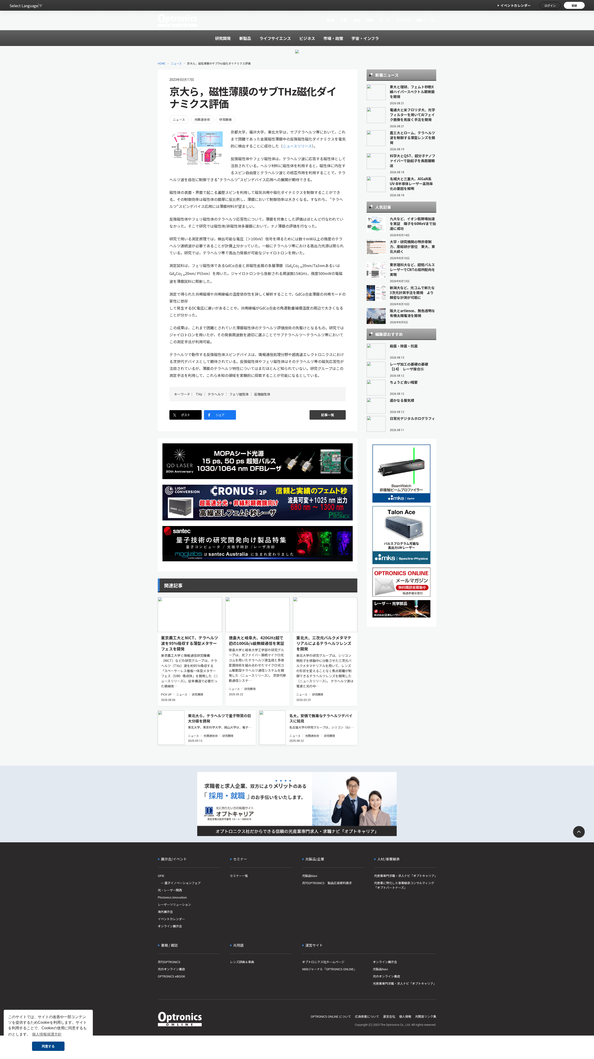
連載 (419, 20)
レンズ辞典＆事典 (242, 962)
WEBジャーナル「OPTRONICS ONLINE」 (329, 969)
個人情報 (405, 1016)
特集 (369, 20)
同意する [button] (48, 1046)
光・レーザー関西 (170, 890)
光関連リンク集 (425, 1016)
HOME (161, 63)
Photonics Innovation (172, 897)
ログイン (550, 5)
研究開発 (225, 119)
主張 (343, 20)
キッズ (384, 20)
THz (199, 394)
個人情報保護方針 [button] (47, 1034)
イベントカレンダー (515, 5)
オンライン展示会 (170, 926)
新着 (330, 20)
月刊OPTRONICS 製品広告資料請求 (327, 883)
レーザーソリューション (174, 904)
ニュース (176, 63)
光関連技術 (202, 119)
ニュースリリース (297, 146)
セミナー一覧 (239, 875)
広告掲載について (367, 1016)
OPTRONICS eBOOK (171, 976)
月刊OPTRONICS (169, 962)
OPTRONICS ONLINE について (331, 1016)
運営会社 (389, 1016)
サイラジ (403, 20)
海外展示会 (165, 911)
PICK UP (166, 694)
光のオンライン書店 (171, 969)
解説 (356, 20)
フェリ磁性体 (239, 394)
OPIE (161, 875)
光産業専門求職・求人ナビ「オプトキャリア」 (405, 875)
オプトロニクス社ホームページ (323, 962)
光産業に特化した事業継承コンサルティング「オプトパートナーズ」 (404, 885)
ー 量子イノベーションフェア (179, 883)
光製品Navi (309, 875)
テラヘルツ (216, 394)
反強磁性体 (262, 394)
